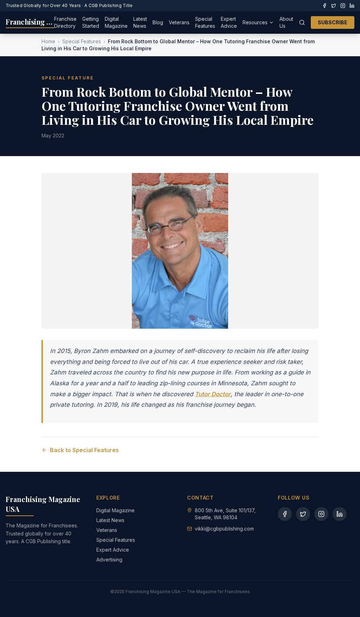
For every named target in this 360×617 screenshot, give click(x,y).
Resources (255, 22)
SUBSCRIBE (332, 22)
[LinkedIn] (351, 5)
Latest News (140, 22)
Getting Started (90, 22)
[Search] (302, 22)
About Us (286, 22)
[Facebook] (324, 5)
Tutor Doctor (213, 394)
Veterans (179, 22)
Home (48, 41)
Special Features (205, 22)
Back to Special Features (84, 450)
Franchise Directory (65, 22)
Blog (158, 22)
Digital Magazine (116, 22)
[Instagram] (342, 5)
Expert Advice (229, 22)
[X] (333, 5)
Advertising (109, 560)
